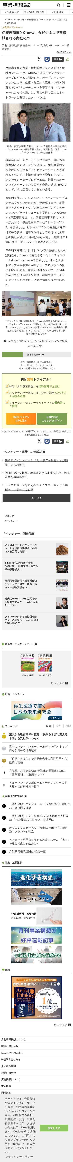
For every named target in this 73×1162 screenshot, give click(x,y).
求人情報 (6, 1086)
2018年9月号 (18, 20)
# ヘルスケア (12, 12)
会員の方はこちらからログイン (52, 419)
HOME (7, 20)
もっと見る (36, 498)
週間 (58, 725)
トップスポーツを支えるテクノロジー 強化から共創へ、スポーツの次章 (36, 487)
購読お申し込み (9, 1046)
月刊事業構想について (13, 1039)
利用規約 (6, 1092)
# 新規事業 (57, 12)
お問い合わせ (8, 1072)
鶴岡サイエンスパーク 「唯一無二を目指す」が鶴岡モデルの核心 (36, 462)
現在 (48, 725)
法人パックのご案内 (12, 1052)
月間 (68, 725)
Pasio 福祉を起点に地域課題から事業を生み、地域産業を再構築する (37, 475)
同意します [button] (54, 1128)
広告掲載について (11, 1079)
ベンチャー (11, 521)
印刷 (56, 59)
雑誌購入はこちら (11, 1059)
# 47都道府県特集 (34, 12)
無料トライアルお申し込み (21, 419)
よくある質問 (8, 1066)
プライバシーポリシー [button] (19, 1156)
